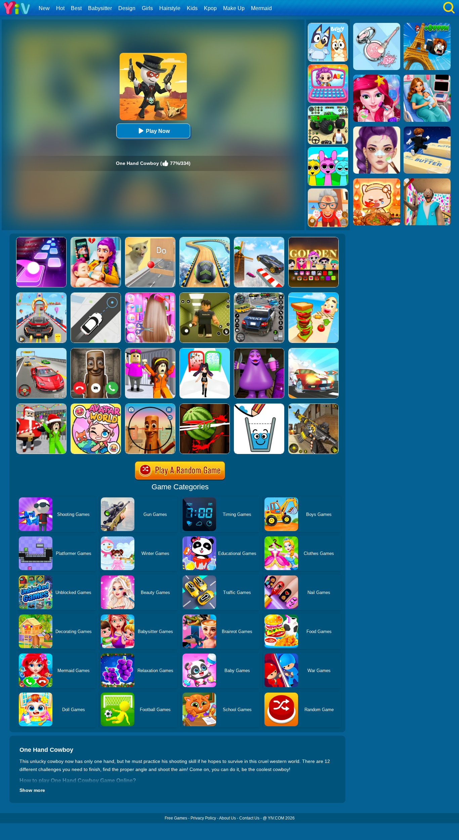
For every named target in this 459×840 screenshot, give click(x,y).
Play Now (158, 131)
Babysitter (100, 8)
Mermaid (261, 8)
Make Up (234, 8)
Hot (60, 8)
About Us (227, 818)
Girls (147, 8)
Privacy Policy (203, 818)
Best (76, 8)
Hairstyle (169, 8)
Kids (192, 8)
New (44, 8)
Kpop (210, 8)
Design (126, 8)
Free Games (176, 818)
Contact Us (249, 818)
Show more (32, 790)
